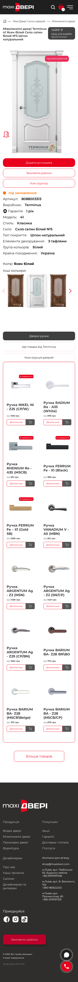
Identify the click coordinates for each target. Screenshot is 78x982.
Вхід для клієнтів (13, 964)
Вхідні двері (12, 831)
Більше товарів (39, 756)
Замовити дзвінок (39, 173)
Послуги (48, 848)
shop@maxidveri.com (56, 864)
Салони (8, 879)
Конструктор (39, 183)
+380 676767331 (52, 899)
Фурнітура (11, 848)
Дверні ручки (39, 336)
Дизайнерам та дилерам (14, 886)
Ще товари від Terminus (39, 346)
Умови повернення (13, 958)
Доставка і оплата (55, 842)
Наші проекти (13, 873)
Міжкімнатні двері (63, 21)
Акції (46, 831)
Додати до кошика (39, 162)
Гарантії (48, 836)
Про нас (9, 867)
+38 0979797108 (52, 875)
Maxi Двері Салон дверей (29, 21)
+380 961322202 (52, 887)
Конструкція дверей (39, 357)
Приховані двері (15, 842)
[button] (70, 291)
